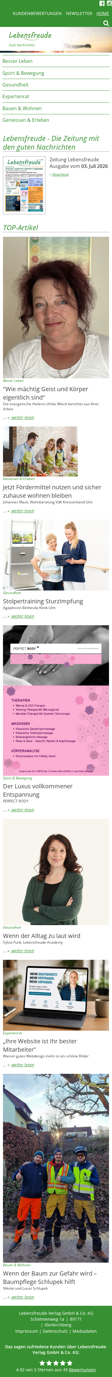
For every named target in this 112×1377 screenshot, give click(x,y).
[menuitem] (56, 61)
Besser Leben (17, 61)
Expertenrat (15, 96)
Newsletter (79, 13)
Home (102, 13)
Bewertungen (82, 1370)
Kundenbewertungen (37, 13)
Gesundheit (15, 84)
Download (60, 174)
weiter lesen (22, 417)
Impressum (26, 1331)
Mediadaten (85, 1331)
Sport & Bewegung (23, 73)
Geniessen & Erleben (25, 120)
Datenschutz (55, 1331)
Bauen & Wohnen (22, 108)
